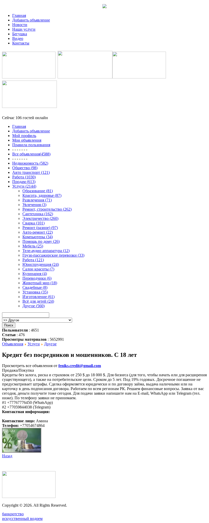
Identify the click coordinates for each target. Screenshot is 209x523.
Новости (19, 24)
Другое (50, 344)
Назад (7, 456)
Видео (17, 38)
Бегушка (19, 34)
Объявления (12, 344)
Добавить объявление (31, 20)
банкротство (13, 514)
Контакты (20, 43)
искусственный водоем (22, 518)
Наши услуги (23, 29)
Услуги (34, 344)
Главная (19, 15)
